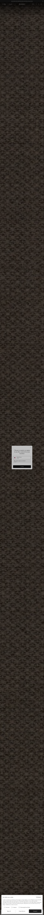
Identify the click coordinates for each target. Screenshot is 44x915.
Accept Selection (22, 911)
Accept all (35, 911)
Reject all (9, 911)
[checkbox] (6, 907)
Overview (39, 897)
